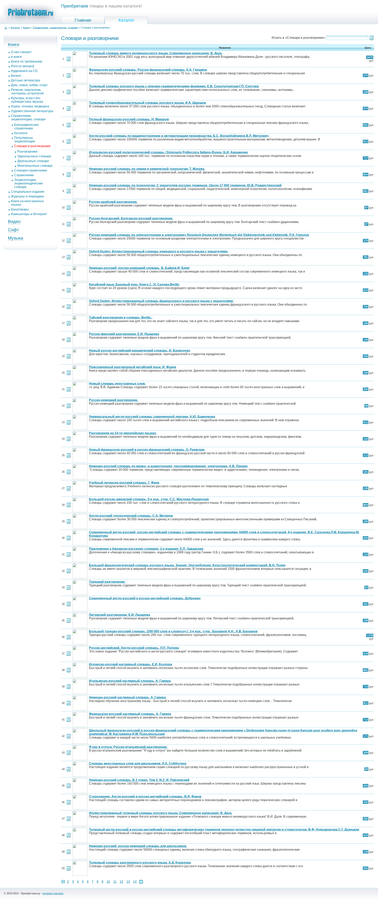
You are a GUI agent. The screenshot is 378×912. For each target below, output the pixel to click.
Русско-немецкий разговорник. (113, 400)
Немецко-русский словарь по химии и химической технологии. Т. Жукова (146, 168)
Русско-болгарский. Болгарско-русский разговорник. (131, 218)
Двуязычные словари (33, 161)
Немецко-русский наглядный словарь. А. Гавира (127, 697)
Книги (26, 27)
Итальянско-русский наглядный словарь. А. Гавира (130, 681)
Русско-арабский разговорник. (113, 202)
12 (121, 881)
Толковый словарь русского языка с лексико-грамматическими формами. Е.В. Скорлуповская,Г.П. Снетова (174, 86)
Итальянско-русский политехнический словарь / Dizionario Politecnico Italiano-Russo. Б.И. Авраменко (168, 152)
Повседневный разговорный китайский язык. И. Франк (132, 367)
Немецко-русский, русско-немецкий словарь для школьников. (138, 846)
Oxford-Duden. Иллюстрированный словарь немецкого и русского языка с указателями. (158, 251)
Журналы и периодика (27, 196)
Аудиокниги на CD (24, 71)
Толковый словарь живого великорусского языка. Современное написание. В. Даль (155, 53)
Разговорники (27, 151)
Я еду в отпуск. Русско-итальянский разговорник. (128, 747)
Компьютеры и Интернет (29, 214)
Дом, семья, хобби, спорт (29, 85)
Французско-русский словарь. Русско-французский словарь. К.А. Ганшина (148, 69)
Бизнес (16, 75)
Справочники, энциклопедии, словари (55, 27)
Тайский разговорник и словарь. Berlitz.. (120, 317)
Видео (14, 221)
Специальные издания (27, 191)
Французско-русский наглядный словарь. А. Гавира (130, 714)
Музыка (15, 238)
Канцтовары (20, 209)
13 (128, 881)
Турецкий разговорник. (107, 581)
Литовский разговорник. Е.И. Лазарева (119, 614)
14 (135, 881)
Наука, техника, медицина (30, 106)
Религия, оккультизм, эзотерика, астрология (27, 91)
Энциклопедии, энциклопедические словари (28, 183)
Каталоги (20, 133)
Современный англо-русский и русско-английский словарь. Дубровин (145, 598)
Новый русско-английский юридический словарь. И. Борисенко (139, 350)
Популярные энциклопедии (24, 139)
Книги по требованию (26, 61)
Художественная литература (32, 111)
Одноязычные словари (34, 156)
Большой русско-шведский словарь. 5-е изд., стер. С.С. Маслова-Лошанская (149, 499)
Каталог (126, 20)
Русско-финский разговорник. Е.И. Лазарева (124, 334)
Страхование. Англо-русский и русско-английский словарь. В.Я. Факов (145, 796)
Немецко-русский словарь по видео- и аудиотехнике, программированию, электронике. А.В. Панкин (168, 466)
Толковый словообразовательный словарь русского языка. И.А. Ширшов (147, 102)
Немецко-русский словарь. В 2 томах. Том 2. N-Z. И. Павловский (139, 780)
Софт (13, 229)
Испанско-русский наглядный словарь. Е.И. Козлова (130, 664)
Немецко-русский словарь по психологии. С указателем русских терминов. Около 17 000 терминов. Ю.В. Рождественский (185, 185)
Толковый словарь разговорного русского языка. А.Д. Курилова (140, 862)
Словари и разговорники (32, 146)
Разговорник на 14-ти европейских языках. (123, 433)
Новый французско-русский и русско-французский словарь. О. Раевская (146, 449)
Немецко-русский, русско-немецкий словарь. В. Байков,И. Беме (139, 268)
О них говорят (21, 52)
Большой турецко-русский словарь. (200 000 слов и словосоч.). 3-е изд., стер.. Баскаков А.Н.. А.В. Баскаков (173, 631)
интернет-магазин (53, 893)
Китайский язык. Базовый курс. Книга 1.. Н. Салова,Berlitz (134, 284)
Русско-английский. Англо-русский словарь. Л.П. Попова (134, 647)
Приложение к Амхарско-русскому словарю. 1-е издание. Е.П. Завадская (146, 548)
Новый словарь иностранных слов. (117, 383)
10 (108, 881)
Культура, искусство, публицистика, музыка (27, 99)
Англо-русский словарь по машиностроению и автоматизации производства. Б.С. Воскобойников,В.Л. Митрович (179, 135)
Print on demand (22, 66)
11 (115, 881)
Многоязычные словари (34, 165)
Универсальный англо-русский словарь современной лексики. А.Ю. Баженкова (152, 416)
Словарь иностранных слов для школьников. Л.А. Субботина (137, 763)
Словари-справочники (30, 170)
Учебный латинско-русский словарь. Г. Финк (124, 482)
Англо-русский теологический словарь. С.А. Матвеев (131, 515)
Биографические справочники (26, 126)
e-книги (16, 56)
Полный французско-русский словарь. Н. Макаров (129, 119)
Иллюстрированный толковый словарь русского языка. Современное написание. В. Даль (160, 813)
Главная (83, 20)
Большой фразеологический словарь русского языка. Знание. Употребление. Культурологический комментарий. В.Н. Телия (187, 565)
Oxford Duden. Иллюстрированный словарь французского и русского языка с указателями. (161, 301)
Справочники (24, 175)
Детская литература (25, 80)
